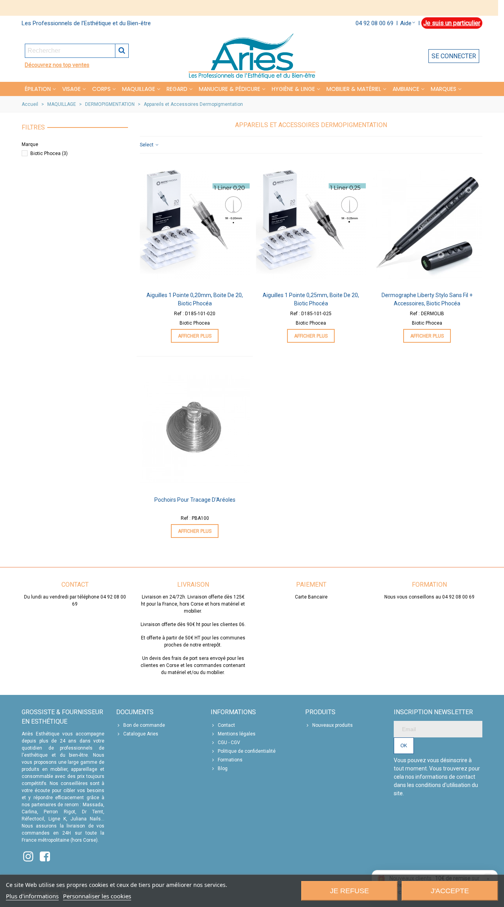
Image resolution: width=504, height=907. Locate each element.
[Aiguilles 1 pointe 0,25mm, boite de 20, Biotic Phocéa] (311, 224)
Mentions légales (237, 734)
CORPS (101, 89)
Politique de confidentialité (247, 751)
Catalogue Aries (140, 734)
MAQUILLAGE (138, 89)
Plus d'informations (32, 896)
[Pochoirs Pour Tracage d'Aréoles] (195, 429)
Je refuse (349, 891)
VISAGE (71, 89)
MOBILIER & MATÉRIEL (353, 89)
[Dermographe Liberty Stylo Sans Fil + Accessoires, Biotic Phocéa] (427, 224)
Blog (223, 768)
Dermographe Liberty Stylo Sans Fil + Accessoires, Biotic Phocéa (427, 299)
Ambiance (406, 89)
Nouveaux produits (332, 725)
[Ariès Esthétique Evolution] (252, 56)
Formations (230, 760)
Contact (226, 725)
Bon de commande (144, 725)
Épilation (38, 89)
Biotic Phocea (49, 153)
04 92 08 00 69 (374, 23)
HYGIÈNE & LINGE (293, 89)
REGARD (177, 89)
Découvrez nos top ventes (57, 65)
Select (147, 145)
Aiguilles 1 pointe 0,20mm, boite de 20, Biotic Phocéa (194, 299)
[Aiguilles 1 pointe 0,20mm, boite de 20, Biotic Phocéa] (195, 224)
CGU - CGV (229, 742)
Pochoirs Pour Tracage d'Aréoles (194, 500)
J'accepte (450, 891)
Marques (443, 89)
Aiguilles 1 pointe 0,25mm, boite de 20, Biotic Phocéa (311, 299)
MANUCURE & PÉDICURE (229, 89)
